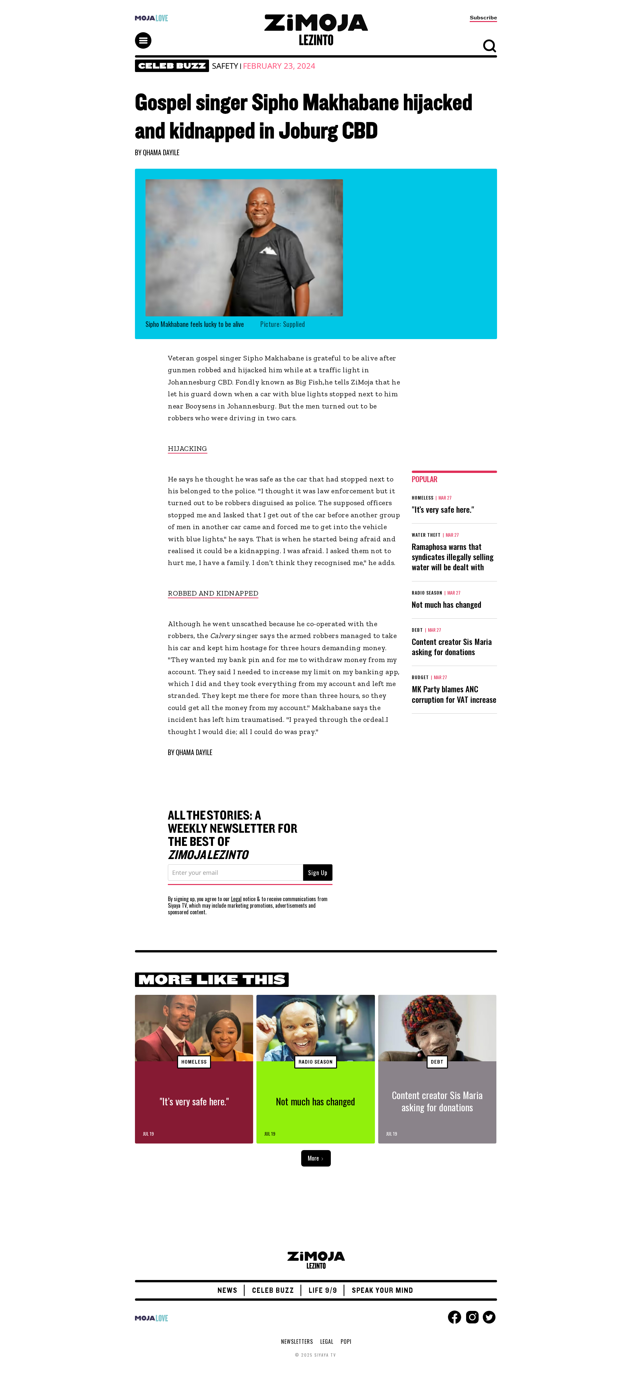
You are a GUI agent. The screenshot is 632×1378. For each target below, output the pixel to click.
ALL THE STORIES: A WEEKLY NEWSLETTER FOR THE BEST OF (233, 835)
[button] (146, 34)
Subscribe (483, 18)
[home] (316, 30)
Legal (236, 899)
